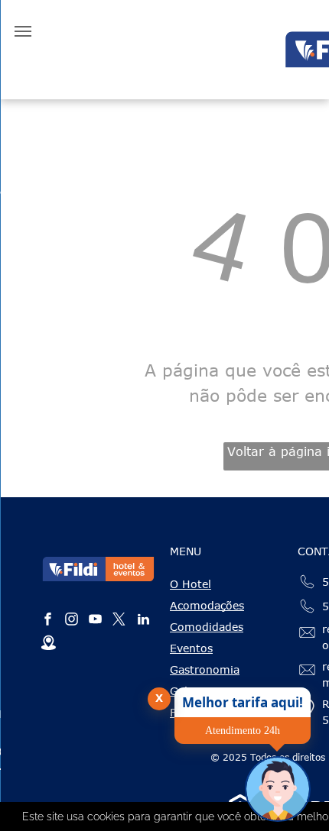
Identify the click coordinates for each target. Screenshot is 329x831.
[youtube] (96, 621)
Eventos (191, 648)
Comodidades (206, 626)
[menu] (23, 31)
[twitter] (119, 621)
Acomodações (207, 605)
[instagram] (72, 621)
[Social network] (48, 645)
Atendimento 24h (242, 730)
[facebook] (48, 621)
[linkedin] (143, 621)
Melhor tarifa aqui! (242, 702)
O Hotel (190, 583)
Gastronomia (204, 669)
